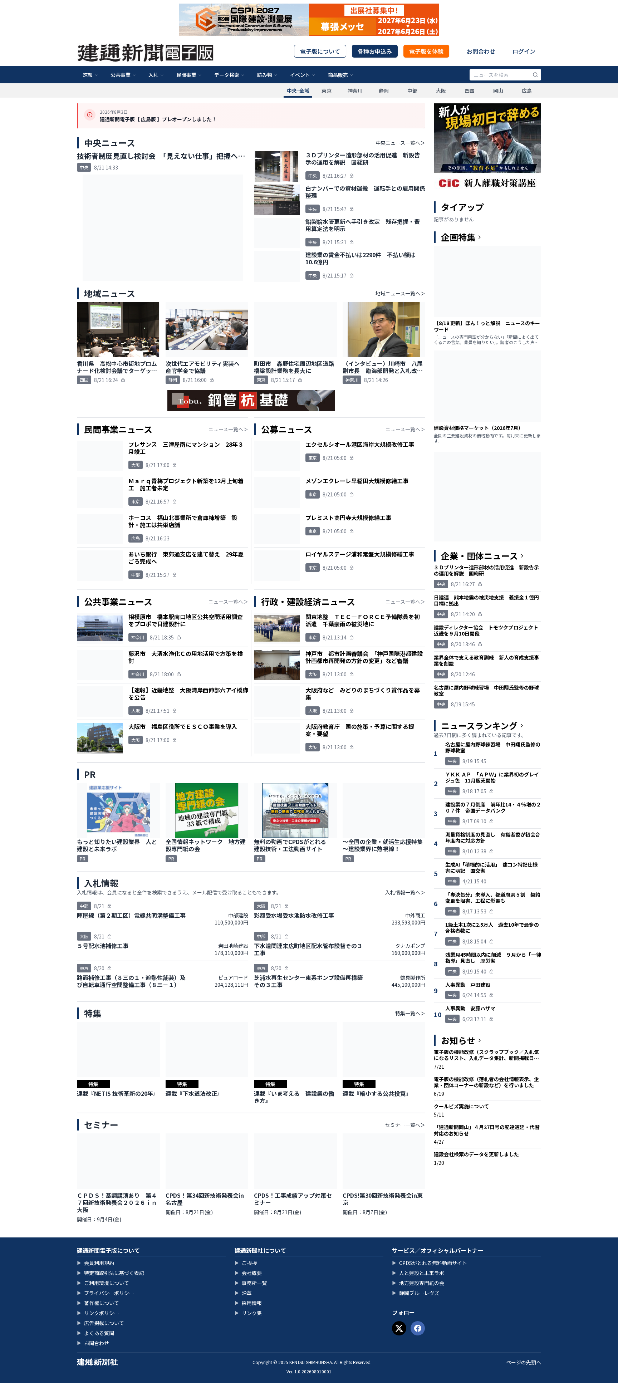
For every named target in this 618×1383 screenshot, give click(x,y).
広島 (527, 90)
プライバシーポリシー (105, 1292)
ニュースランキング (479, 725)
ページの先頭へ (523, 1362)
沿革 (243, 1292)
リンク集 (248, 1312)
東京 (327, 90)
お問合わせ (481, 51)
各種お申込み (375, 51)
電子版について (320, 51)
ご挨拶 (246, 1262)
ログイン (523, 51)
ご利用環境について (103, 1282)
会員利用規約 (95, 1262)
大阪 (441, 90)
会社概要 (248, 1272)
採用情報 (248, 1302)
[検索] (535, 74)
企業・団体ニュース (479, 555)
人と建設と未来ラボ (418, 1272)
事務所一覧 (251, 1282)
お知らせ (458, 1040)
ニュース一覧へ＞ (228, 429)
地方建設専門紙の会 (418, 1282)
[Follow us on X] (399, 1328)
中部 (412, 90)
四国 (470, 90)
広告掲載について (100, 1322)
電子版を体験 (426, 51)
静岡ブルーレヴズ (415, 1292)
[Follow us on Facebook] (418, 1328)
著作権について (98, 1302)
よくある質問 (95, 1333)
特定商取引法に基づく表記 (110, 1272)
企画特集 (458, 237)
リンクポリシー (98, 1312)
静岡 (384, 90)
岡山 (498, 90)
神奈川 (355, 90)
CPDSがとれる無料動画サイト (429, 1262)
